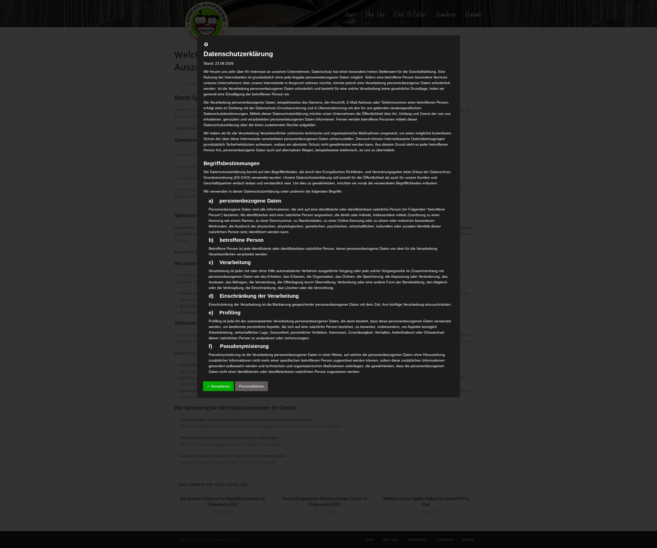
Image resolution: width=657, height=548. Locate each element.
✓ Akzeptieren (218, 386)
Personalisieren (251, 386)
